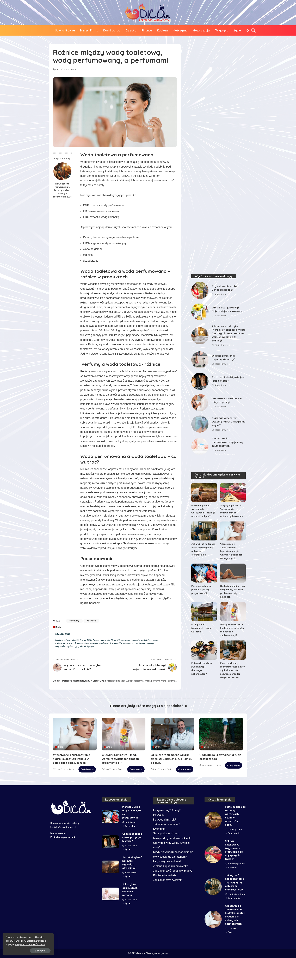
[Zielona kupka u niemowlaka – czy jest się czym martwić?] (199, 446)
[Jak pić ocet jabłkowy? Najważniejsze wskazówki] (199, 311)
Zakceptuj (40, 950)
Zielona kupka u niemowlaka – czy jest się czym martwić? (227, 442)
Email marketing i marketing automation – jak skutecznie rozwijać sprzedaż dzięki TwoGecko (232, 670)
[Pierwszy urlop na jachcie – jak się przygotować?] (204, 573)
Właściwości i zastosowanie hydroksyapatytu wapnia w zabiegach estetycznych (231, 551)
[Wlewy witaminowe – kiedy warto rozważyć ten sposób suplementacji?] (233, 611)
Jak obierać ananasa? (166, 824)
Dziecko (219, 454)
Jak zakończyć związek (167, 879)
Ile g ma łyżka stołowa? (167, 861)
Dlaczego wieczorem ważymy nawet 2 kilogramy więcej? (228, 422)
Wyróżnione (230, 454)
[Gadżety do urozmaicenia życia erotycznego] (221, 734)
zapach (92, 620)
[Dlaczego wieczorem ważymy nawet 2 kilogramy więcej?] (199, 424)
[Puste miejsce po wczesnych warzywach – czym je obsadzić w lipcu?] (204, 492)
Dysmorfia (159, 828)
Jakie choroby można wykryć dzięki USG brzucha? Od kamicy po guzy (171, 758)
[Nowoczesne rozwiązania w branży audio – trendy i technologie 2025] (62, 171)
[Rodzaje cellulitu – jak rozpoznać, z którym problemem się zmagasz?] (233, 573)
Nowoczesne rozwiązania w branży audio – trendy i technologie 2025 (62, 190)
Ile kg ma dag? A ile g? (167, 810)
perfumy (75, 620)
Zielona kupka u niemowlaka (170, 866)
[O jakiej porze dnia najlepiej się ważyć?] (199, 359)
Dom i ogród (234, 833)
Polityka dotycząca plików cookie (30, 944)
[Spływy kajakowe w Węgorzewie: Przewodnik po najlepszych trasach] (233, 492)
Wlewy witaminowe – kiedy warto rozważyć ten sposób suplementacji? (120, 758)
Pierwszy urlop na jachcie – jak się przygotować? (201, 589)
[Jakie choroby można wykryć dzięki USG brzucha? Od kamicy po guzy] (172, 734)
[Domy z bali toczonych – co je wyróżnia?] (204, 611)
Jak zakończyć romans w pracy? (172, 870)
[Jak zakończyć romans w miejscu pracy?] (199, 402)
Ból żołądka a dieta (164, 875)
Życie (55, 69)
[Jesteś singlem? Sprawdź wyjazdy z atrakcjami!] (110, 867)
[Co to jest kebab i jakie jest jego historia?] (199, 381)
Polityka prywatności (62, 837)
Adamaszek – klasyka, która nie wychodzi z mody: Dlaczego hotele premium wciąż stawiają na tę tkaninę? (228, 333)
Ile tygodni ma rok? (164, 819)
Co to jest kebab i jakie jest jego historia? (132, 837)
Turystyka (130, 826)
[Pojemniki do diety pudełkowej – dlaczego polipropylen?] (204, 649)
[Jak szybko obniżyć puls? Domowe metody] (110, 894)
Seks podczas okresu (166, 833)
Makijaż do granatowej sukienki (172, 838)
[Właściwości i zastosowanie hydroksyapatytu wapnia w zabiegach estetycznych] (233, 530)
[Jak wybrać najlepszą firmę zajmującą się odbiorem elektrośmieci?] (204, 530)
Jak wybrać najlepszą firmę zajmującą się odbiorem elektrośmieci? (234, 882)
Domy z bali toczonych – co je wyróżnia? (201, 628)
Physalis (158, 815)
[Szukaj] (253, 30)
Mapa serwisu (58, 833)
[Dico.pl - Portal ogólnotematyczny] (148, 12)
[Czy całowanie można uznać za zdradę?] (199, 290)
